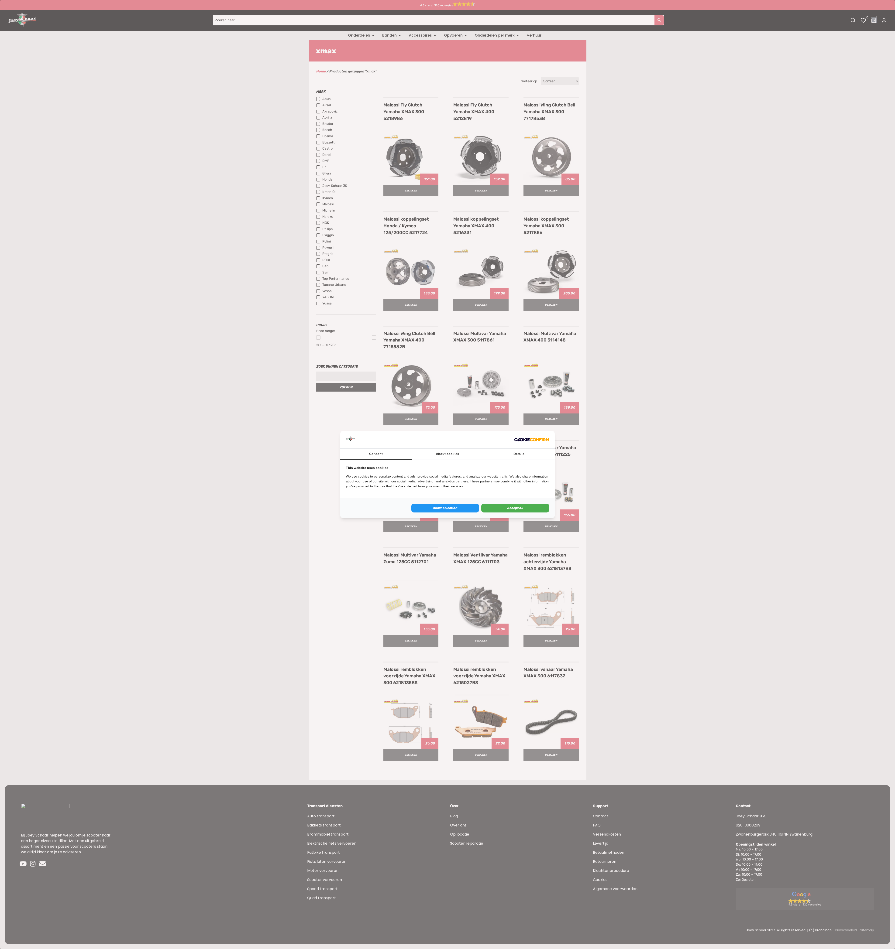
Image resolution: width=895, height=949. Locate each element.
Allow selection (445, 508)
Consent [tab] (376, 454)
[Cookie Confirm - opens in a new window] (531, 439)
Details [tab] (518, 454)
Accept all (515, 508)
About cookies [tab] (447, 454)
